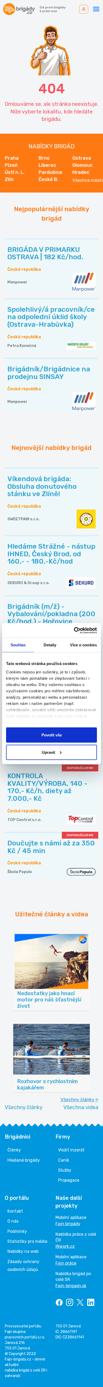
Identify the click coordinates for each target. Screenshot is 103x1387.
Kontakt (15, 1211)
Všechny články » (79, 1100)
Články (14, 1149)
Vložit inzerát (71, 1149)
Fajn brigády (67, 1223)
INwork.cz (65, 1246)
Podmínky (17, 1231)
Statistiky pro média (27, 1241)
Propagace (68, 1180)
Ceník (63, 1160)
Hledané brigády (23, 1160)
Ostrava (81, 158)
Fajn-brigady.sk (70, 1285)
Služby (64, 1170)
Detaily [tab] (50, 645)
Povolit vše (51, 735)
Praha (12, 158)
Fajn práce (65, 1263)
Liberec (47, 165)
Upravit (48, 752)
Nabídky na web (23, 1251)
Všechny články (24, 1107)
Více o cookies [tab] (83, 645)
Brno (44, 158)
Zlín (9, 179)
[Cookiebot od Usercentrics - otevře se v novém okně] (74, 630)
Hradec (80, 172)
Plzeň (11, 165)
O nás (12, 1221)
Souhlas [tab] (18, 645)
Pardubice (50, 172)
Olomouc (82, 165)
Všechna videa (80, 1107)
